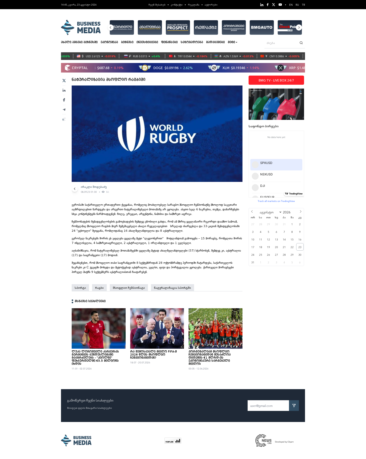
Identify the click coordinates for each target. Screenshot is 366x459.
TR (303, 4)
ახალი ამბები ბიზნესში (79, 42)
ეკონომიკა (109, 42)
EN (291, 4)
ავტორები (211, 4)
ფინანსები (169, 42)
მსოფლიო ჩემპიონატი (129, 288)
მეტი (231, 42)
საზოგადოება (192, 42)
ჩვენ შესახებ (156, 4)
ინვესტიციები (147, 42)
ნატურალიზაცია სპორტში (172, 288)
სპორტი (80, 288)
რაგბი (99, 288)
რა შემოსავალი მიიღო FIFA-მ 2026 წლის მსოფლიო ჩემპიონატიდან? (153, 354)
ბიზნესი (127, 42)
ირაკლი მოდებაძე (94, 187)
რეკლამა (193, 4)
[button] (111, 27)
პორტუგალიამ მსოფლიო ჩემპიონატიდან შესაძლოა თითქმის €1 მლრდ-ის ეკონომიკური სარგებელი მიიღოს (210, 357)
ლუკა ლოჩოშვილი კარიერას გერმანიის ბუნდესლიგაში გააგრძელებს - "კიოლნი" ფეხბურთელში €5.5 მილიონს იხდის (95, 357)
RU (297, 4)
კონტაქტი (177, 4)
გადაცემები (215, 42)
